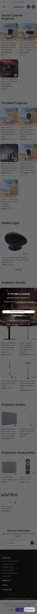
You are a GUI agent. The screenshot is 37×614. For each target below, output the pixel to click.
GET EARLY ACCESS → (18, 311)
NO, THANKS (18, 316)
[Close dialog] (35, 289)
